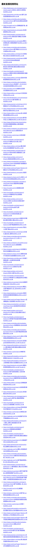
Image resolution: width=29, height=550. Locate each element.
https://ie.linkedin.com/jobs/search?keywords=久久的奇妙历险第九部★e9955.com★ (13, 213)
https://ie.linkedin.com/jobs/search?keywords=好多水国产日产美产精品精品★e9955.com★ (14, 530)
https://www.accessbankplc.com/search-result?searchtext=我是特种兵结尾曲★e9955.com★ (14, 183)
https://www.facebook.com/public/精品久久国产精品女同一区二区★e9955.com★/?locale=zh (14, 288)
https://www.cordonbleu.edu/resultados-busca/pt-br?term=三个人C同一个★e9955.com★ (14, 238)
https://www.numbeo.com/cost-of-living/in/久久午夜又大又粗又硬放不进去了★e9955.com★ (14, 312)
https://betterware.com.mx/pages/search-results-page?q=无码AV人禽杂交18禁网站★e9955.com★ (15, 10)
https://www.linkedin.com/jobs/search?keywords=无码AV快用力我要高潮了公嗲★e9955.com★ (14, 152)
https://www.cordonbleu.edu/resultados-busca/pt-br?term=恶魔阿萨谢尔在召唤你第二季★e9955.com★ (15, 378)
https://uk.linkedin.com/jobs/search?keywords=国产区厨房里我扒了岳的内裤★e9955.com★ (14, 371)
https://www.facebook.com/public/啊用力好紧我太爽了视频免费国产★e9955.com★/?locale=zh (15, 43)
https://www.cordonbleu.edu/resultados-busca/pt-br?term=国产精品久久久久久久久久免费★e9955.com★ (15, 49)
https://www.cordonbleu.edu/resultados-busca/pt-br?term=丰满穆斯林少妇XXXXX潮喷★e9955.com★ (15, 325)
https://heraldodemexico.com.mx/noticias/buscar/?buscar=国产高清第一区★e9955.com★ (15, 99)
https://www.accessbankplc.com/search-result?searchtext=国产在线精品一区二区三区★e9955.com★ (15, 484)
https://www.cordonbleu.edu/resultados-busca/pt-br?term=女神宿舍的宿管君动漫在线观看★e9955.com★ (15, 499)
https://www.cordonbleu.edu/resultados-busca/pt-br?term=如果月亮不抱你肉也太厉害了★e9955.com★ (15, 455)
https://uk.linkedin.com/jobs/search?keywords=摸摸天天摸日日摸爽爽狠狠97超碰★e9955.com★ (15, 73)
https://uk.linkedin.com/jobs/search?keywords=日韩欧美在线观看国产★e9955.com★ (13, 429)
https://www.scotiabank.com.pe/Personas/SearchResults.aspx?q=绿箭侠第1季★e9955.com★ (15, 130)
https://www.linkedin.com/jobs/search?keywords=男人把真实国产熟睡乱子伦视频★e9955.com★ (14, 36)
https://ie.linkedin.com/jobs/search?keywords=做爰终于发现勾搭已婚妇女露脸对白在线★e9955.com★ (15, 435)
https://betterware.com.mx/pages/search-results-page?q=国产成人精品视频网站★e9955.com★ (15, 398)
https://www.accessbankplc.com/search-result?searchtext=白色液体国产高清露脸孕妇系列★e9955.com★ (15, 163)
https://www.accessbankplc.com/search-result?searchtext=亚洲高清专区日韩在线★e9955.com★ (14, 306)
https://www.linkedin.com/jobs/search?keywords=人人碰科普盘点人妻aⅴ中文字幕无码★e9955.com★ (15, 466)
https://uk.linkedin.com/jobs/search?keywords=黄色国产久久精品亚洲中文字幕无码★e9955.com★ (15, 277)
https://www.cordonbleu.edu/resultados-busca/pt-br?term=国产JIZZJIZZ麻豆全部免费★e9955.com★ (15, 21)
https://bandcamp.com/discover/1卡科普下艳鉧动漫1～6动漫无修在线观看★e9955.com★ (15, 260)
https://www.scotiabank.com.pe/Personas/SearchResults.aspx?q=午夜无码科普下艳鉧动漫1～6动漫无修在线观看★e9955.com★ (15, 477)
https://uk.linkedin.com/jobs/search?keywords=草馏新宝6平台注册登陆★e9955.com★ (13, 194)
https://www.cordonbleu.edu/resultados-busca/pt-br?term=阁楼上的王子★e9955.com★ (14, 524)
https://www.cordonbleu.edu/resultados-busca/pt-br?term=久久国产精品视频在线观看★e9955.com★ (15, 331)
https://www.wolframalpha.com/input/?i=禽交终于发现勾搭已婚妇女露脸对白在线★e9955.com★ (15, 66)
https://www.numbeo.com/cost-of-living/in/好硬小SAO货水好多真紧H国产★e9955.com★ (14, 200)
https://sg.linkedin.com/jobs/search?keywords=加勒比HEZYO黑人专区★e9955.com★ (13, 141)
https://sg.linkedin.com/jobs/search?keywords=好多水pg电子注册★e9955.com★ (13, 207)
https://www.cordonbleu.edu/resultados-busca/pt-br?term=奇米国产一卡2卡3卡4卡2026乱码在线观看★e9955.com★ (15, 84)
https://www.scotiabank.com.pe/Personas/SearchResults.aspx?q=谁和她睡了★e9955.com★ (15, 244)
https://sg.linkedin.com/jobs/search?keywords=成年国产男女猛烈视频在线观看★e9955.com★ (14, 318)
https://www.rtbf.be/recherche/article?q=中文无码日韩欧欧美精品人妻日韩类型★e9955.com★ (14, 124)
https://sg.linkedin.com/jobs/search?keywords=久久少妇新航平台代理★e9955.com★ (13, 266)
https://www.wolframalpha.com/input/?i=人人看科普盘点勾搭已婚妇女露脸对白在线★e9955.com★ (15, 347)
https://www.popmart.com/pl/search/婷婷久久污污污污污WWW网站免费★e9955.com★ (15, 60)
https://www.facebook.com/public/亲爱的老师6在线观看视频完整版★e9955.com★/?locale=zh (15, 295)
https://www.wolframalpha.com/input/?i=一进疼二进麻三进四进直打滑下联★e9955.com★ (15, 422)
